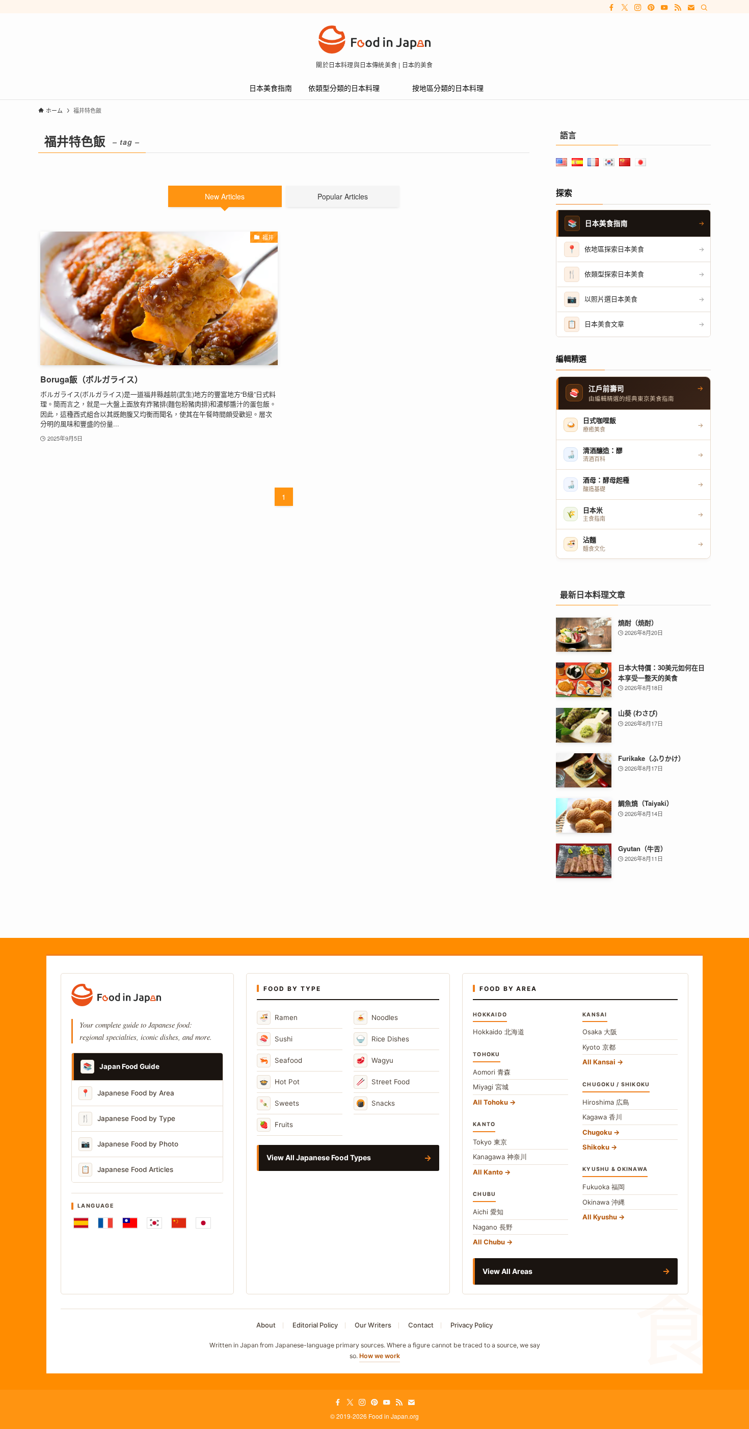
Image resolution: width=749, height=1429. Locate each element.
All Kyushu (599, 1217)
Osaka (599, 1032)
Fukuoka (603, 1187)
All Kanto (488, 1172)
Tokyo (490, 1142)
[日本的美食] (374, 39)
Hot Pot (279, 1081)
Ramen (278, 1017)
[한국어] (154, 1223)
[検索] (704, 7)
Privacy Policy (471, 1325)
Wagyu (374, 1060)
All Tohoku (490, 1102)
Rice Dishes (382, 1038)
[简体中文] (179, 1223)
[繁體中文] (130, 1223)
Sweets (279, 1103)
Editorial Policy (315, 1325)
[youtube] (664, 7)
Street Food (383, 1081)
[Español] (81, 1223)
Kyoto (599, 1047)
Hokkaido (498, 1032)
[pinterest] (651, 7)
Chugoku (597, 1132)
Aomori (492, 1072)
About (266, 1325)
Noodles (377, 1017)
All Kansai (599, 1062)
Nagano (493, 1227)
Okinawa (603, 1202)
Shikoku (595, 1147)
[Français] (105, 1223)
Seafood (280, 1060)
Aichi (488, 1212)
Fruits (276, 1124)
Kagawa (602, 1117)
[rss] (677, 7)
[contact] (691, 7)
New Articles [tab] (225, 196)
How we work (379, 1356)
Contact (421, 1325)
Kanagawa (500, 1157)
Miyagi (491, 1087)
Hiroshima (605, 1102)
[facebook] (611, 7)
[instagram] (638, 7)
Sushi (275, 1038)
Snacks (375, 1103)
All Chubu (489, 1242)
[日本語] (203, 1223)
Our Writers (373, 1325)
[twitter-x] (624, 7)
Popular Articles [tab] (342, 196)
